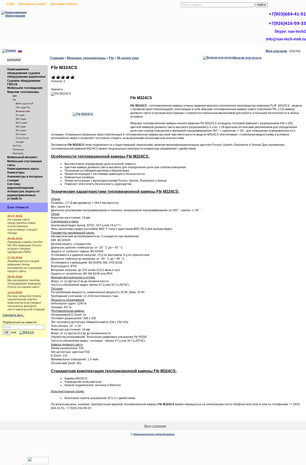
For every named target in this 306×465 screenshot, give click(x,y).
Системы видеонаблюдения (20, 185)
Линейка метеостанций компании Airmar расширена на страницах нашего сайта (24, 266)
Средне (62, 85)
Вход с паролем (155, 426)
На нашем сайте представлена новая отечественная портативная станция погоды (22, 226)
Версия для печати (247, 57)
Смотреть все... (13, 315)
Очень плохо (53, 85)
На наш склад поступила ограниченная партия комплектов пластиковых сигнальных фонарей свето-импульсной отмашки (26, 302)
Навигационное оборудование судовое (23, 71)
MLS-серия (21, 123)
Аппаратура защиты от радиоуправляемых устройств (23, 195)
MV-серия (21, 134)
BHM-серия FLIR (24, 104)
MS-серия (21, 126)
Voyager (20, 142)
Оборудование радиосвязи (26, 76)
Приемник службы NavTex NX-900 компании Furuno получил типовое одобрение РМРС (25, 247)
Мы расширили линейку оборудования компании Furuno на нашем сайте (24, 284)
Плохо (58, 85)
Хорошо (67, 85)
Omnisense (18, 149)
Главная (57, 58)
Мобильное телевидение (25, 88)
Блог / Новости (17, 207)
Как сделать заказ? (32, 4)
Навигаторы (15, 172)
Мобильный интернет (22, 157)
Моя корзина (276, 51)
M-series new (23, 111)
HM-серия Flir (23, 107)
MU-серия (21, 130)
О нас (11, 4)
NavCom (17, 146)
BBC (15, 96)
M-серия (20, 115)
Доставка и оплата (64, 4)
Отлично (72, 85)
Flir (14, 100)
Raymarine (18, 153)
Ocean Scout (22, 138)
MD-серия (21, 119)
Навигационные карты (23, 168)
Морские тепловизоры (23, 92)
